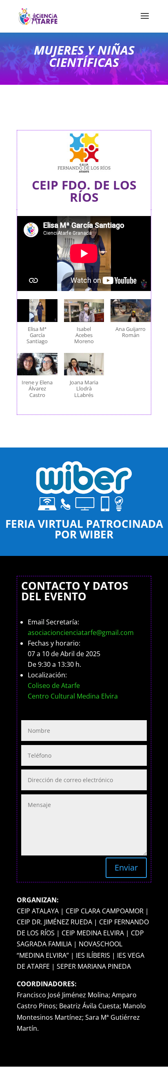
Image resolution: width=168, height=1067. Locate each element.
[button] (37, 326)
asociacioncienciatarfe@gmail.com (81, 632)
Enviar (126, 867)
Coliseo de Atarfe (54, 685)
